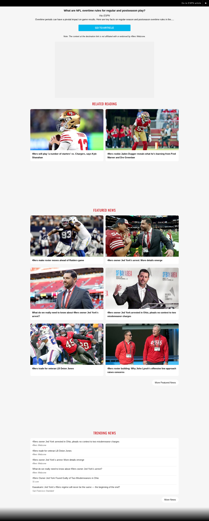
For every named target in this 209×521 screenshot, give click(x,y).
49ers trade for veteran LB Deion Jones (52, 450)
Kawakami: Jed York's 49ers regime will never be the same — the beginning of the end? (76, 487)
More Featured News (165, 382)
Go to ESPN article (191, 3)
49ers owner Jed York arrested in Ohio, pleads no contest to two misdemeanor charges (75, 441)
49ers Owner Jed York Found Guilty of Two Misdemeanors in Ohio (65, 478)
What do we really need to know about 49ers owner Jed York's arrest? (67, 469)
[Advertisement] (104, 185)
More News (170, 499)
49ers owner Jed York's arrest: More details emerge (58, 459)
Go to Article (104, 28)
